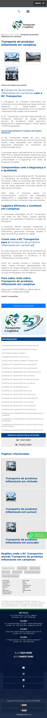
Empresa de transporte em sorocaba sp (20, 398)
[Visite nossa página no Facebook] (23, 686)
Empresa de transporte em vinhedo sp (19, 410)
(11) (24, 652)
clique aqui (33, 289)
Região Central (8, 568)
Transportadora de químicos (15, 357)
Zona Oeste (34, 568)
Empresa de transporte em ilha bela (18, 376)
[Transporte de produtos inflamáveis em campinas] (11, 57)
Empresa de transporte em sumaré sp (19, 406)
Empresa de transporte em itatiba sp (18, 383)
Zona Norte (22, 568)
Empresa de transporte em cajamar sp (19, 364)
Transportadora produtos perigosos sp (20, 346)
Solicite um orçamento (23, 306)
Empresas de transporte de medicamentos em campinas (22, 420)
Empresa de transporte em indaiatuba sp (20, 379)
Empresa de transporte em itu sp (17, 391)
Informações (9, 339)
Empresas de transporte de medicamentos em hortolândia (22, 425)
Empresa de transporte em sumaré (17, 402)
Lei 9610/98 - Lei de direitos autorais (31, 606)
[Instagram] (23, 673)
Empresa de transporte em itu (15, 387)
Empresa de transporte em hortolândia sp (21, 372)
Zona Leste (17, 572)
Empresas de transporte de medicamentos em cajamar (22, 414)
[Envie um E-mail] (28, 11)
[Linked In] (23, 680)
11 (24, 440)
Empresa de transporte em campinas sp (19, 368)
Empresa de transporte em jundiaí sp (19, 394)
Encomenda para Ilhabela (14, 353)
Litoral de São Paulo (10, 576)
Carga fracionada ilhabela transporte (20, 361)
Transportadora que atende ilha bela (19, 349)
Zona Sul (5, 572)
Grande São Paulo (32, 572)
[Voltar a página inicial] (23, 23)
